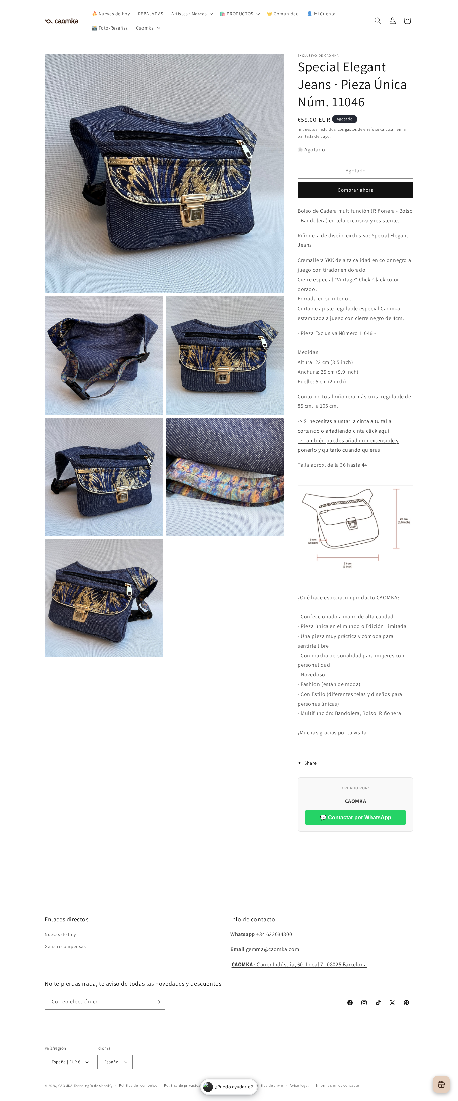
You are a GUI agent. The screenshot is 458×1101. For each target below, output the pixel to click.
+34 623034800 (274, 934)
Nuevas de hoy (60, 934)
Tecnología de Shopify (93, 1085)
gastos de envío (360, 129)
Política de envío (268, 1085)
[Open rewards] (441, 1084)
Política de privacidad (183, 1085)
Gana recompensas (65, 946)
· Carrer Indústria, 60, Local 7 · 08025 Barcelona (299, 964)
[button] (191, 14)
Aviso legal (299, 1085)
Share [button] (310, 763)
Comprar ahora (356, 190)
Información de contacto (337, 1085)
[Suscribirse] (157, 1002)
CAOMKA (65, 1085)
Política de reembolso (138, 1085)
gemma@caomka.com (272, 949)
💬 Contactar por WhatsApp (355, 817)
